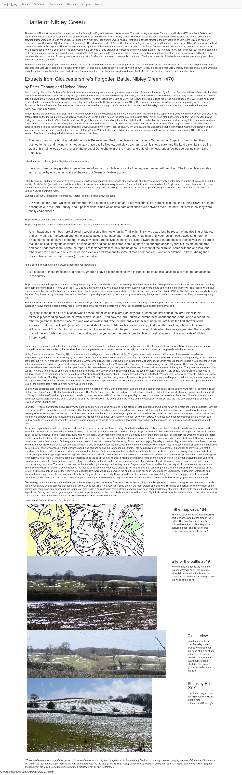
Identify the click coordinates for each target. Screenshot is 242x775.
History (70, 4)
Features (38, 4)
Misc (97, 4)
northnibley (10, 4)
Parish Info (55, 4)
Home (25, 4)
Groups (85, 4)
